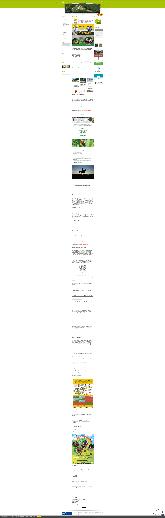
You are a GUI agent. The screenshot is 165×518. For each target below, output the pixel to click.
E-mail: (63, 53)
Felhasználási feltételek (83, 509)
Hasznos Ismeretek (65, 35)
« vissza (92, 16)
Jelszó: (63, 76)
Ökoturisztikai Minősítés (65, 34)
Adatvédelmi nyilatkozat (78, 509)
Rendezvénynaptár (65, 23)
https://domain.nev (63, 2)
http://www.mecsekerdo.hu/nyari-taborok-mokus (82, 244)
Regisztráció (63, 78)
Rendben (39, 516)
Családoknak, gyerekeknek (66, 24)
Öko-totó (63, 40)
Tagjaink (63, 21)
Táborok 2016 (65, 32)
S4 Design (97, 513)
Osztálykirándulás (65, 25)
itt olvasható (9, 516)
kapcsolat (101, 1)
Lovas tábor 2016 (65, 31)
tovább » (69, 69)
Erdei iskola (64, 33)
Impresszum (88, 509)
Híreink (63, 22)
